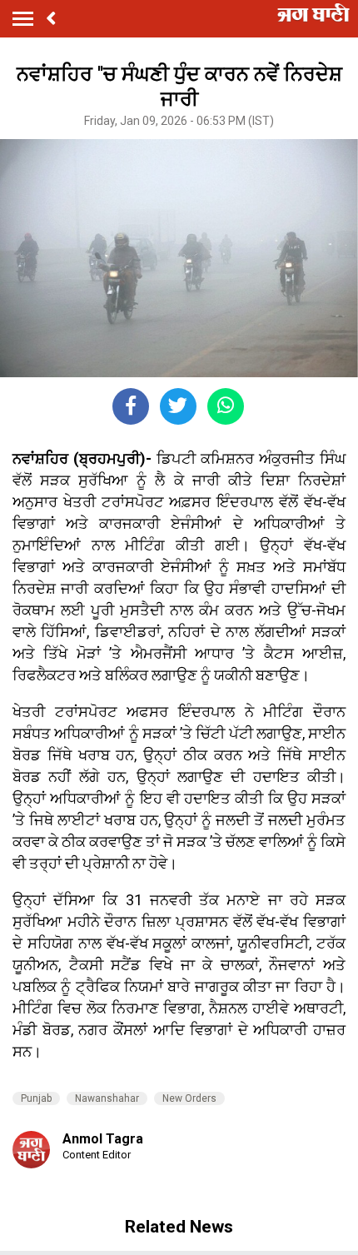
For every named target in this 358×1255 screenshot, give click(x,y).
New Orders (189, 1098)
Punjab (36, 1098)
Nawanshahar (107, 1098)
